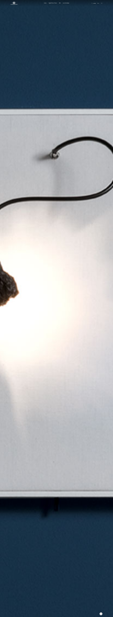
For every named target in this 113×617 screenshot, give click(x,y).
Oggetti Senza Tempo (53, 3)
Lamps (94, 3)
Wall (60, 3)
